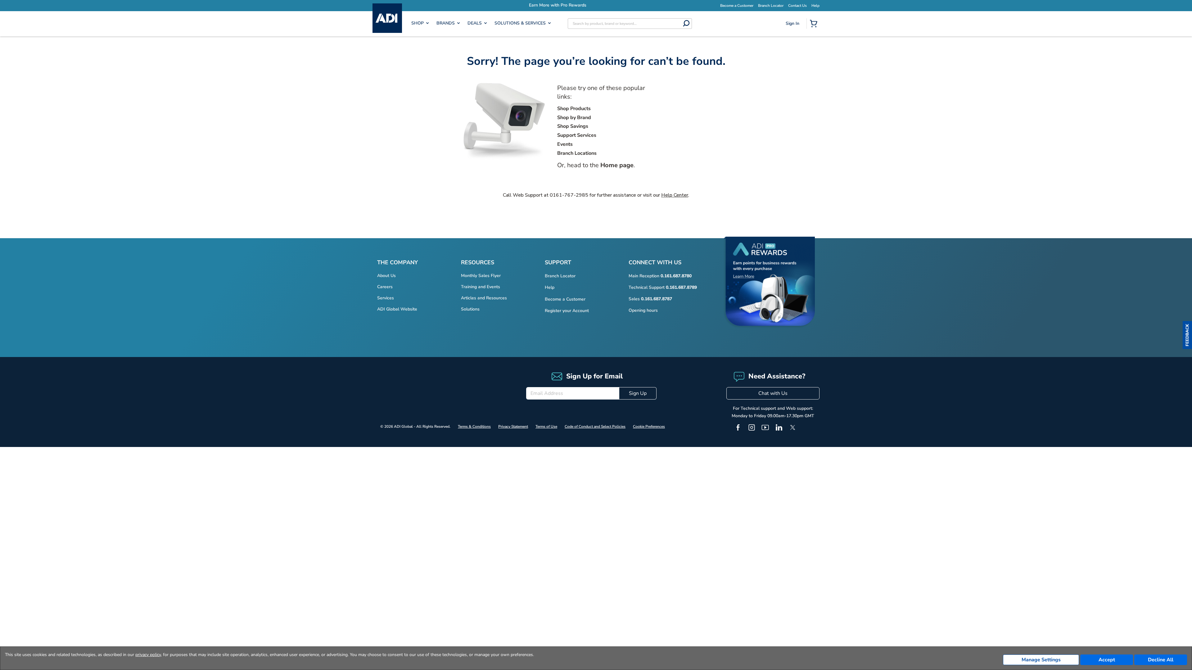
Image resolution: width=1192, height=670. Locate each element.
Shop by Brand (574, 117)
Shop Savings (572, 126)
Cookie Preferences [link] (649, 426)
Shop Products (574, 108)
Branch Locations (577, 153)
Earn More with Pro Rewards (605, 5)
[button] (1187, 335)
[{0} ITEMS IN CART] (815, 24)
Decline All (1160, 659)
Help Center (674, 195)
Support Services (576, 135)
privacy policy (148, 655)
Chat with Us (773, 393)
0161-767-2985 (569, 195)
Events (565, 144)
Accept (1107, 659)
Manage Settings (1041, 659)
